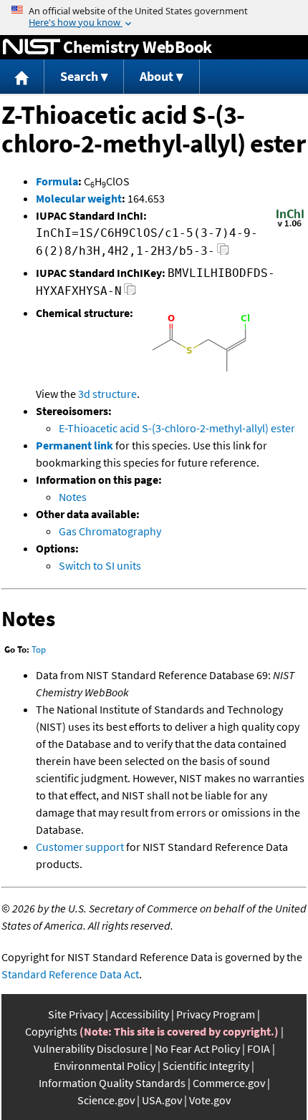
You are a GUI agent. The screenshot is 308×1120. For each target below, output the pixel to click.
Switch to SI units (100, 565)
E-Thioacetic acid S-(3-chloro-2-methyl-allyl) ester (177, 428)
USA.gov (162, 1100)
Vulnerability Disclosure (91, 1048)
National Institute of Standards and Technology (31, 47)
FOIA (258, 1048)
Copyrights (51, 1031)
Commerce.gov (229, 1083)
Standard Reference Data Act (70, 974)
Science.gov (106, 1100)
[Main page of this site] (22, 76)
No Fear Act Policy (197, 1048)
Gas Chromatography (110, 531)
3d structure (107, 393)
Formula (57, 181)
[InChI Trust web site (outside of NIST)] (290, 225)
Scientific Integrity (206, 1065)
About (156, 76)
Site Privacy (75, 1014)
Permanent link (74, 445)
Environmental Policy (104, 1065)
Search (79, 76)
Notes (73, 497)
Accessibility (139, 1014)
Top (39, 649)
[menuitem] (22, 76)
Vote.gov (210, 1100)
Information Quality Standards (112, 1083)
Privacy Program (215, 1014)
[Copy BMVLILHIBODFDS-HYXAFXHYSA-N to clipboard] (130, 293)
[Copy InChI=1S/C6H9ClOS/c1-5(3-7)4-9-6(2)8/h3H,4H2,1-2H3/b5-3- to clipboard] (223, 253)
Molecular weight (79, 198)
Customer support (80, 846)
